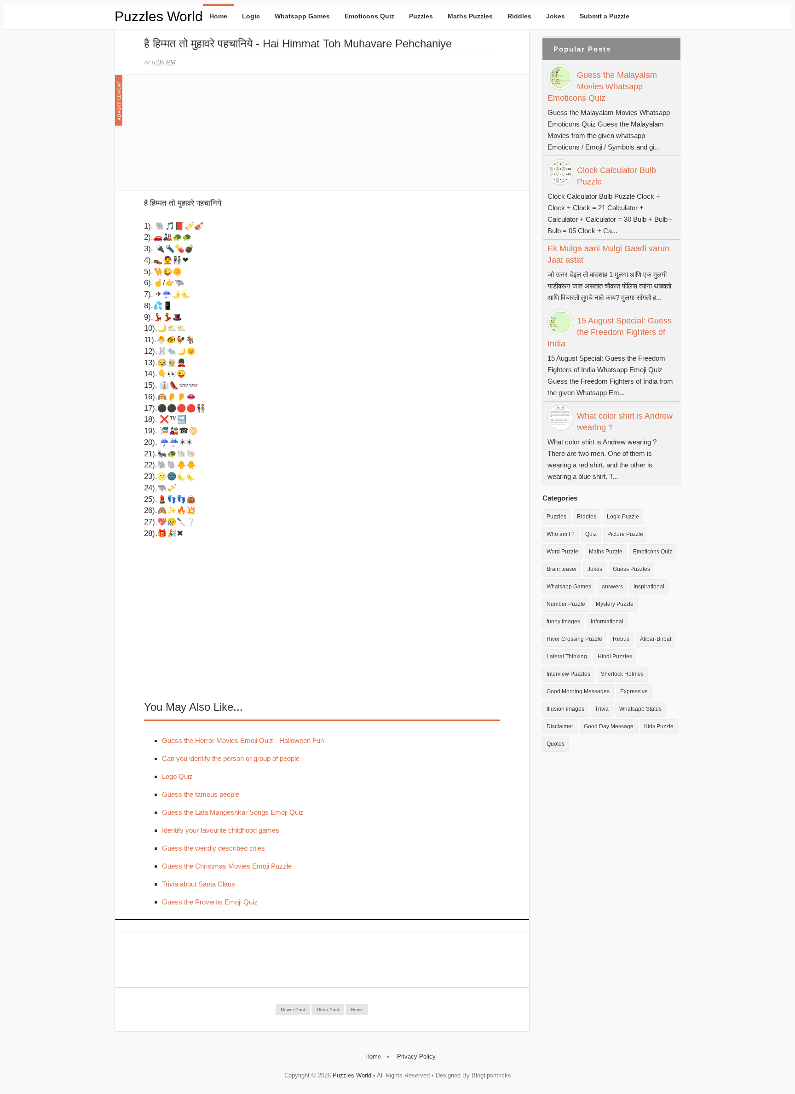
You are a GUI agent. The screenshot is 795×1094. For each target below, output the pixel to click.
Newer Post (293, 1009)
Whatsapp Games (302, 16)
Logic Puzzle (623, 516)
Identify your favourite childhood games (220, 830)
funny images (563, 621)
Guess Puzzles (631, 569)
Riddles (519, 16)
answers (612, 586)
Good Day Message (609, 726)
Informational (607, 621)
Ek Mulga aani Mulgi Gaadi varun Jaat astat (608, 254)
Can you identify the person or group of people (231, 758)
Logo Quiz (177, 776)
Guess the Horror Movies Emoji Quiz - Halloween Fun (243, 740)
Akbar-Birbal (655, 639)
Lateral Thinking (567, 656)
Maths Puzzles (470, 16)
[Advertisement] (213, 137)
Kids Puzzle (659, 726)
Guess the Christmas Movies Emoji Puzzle (227, 866)
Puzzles (421, 16)
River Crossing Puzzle (574, 639)
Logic (251, 16)
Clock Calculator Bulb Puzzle (616, 176)
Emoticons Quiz (369, 16)
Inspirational (649, 586)
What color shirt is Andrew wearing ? (625, 421)
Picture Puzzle (625, 534)
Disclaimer (560, 726)
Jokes (555, 16)
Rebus (621, 639)
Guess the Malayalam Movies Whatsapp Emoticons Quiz (602, 86)
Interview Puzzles (568, 674)
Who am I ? (561, 534)
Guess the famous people (200, 794)
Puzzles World (159, 16)
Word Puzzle (562, 551)
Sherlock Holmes (622, 674)
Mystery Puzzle (615, 604)
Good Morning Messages (578, 691)
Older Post (328, 1009)
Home (218, 16)
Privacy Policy (416, 1056)
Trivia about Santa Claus (198, 884)
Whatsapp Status (640, 709)
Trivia (602, 709)
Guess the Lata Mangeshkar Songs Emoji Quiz (233, 812)
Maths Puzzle (605, 551)
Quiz (591, 534)
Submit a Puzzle (604, 16)
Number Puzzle (566, 604)
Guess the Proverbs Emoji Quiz (210, 902)
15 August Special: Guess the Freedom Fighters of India (609, 332)
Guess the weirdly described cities (213, 848)
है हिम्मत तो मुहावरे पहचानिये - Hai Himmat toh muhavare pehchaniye (298, 43)
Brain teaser (562, 569)
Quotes (556, 744)
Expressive (634, 691)
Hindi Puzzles (615, 656)
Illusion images (565, 709)
